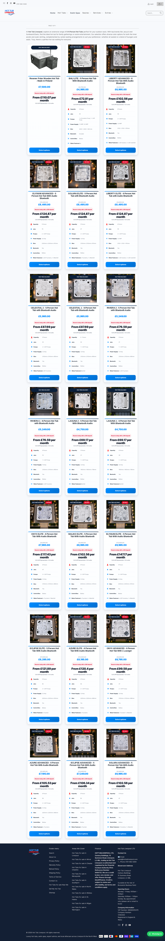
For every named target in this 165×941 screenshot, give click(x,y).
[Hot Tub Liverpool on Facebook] (7, 3)
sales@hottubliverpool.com (128, 859)
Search (51, 853)
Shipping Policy (54, 873)
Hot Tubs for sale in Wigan (81, 903)
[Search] (160, 13)
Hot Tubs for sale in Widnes (82, 893)
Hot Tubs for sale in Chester (82, 863)
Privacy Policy (54, 861)
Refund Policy (54, 869)
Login (152, 4)
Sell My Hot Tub (55, 889)
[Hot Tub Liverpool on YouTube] (14, 3)
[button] (63, 13)
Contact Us (53, 881)
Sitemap (52, 893)
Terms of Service (55, 877)
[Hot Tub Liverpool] (10, 13)
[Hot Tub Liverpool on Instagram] (11, 3)
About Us (52, 857)
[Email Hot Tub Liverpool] (4, 3)
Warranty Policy (54, 865)
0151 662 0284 (22, 4)
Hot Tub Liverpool (38, 932)
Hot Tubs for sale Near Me (58, 885)
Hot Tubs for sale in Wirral (81, 859)
